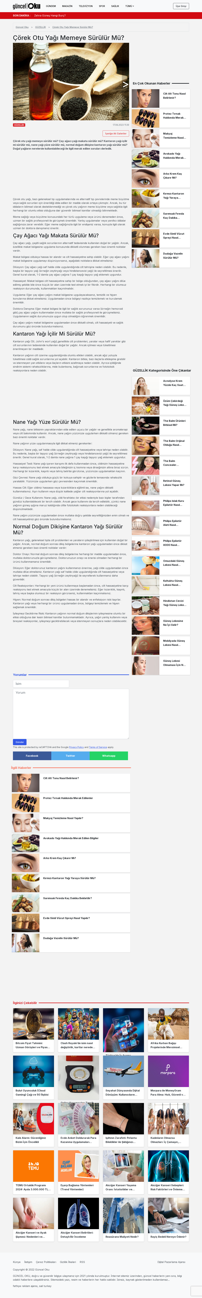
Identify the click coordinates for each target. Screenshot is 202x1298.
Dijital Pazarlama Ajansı (171, 1262)
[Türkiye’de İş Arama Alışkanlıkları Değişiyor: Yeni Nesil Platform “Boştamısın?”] (123, 1030)
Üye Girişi (181, 6)
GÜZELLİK (40, 27)
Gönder (20, 742)
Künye (17, 1262)
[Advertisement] (71, 174)
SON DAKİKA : (21, 15)
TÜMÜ (128, 6)
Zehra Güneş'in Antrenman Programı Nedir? (61, 13)
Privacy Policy (76, 747)
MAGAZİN (67, 6)
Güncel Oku (22, 27)
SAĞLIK (115, 6)
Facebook (32, 755)
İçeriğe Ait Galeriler (115, 133)
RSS (82, 1262)
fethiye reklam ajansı (25, 1286)
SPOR (102, 6)
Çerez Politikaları (46, 1262)
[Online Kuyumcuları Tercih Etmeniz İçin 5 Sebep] (78, 1077)
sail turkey (45, 1286)
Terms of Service (98, 747)
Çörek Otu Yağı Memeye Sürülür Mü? (72, 27)
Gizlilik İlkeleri (68, 1262)
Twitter (70, 755)
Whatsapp (108, 755)
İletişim (28, 1262)
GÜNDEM (51, 6)
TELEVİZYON (86, 6)
